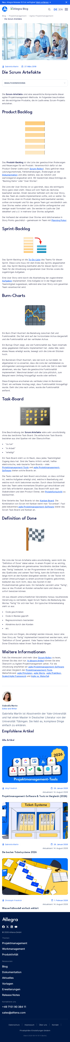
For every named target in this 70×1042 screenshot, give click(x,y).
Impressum (29, 1025)
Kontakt (55, 1025)
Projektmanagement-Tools (15, 467)
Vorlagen (7, 983)
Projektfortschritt (54, 491)
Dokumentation (10, 175)
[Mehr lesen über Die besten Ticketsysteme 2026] (35, 820)
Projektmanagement (18, 16)
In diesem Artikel (35, 660)
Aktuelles (8, 977)
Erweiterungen (11, 989)
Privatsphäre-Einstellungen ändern (35, 1030)
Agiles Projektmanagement (41, 16)
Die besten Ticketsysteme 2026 (19, 852)
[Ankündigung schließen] (66, 2)
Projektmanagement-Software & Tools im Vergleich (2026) (34, 796)
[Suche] (49, 9)
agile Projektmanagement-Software (36, 507)
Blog (4, 16)
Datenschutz (14, 1025)
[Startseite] (4, 9)
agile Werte (39, 673)
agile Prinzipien (24, 673)
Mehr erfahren (42, 2)
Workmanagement (13, 948)
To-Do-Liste (34, 259)
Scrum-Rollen (36, 168)
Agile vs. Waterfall (40, 676)
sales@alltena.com (14, 1012)
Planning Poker (58, 220)
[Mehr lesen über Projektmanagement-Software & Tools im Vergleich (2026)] (35, 764)
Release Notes (11, 995)
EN (61, 9)
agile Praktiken (53, 673)
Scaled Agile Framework (14, 676)
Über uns (43, 1025)
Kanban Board (47, 500)
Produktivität (10, 954)
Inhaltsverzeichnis (14, 83)
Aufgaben (7, 281)
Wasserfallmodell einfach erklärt (20, 908)
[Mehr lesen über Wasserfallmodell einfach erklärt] (35, 876)
